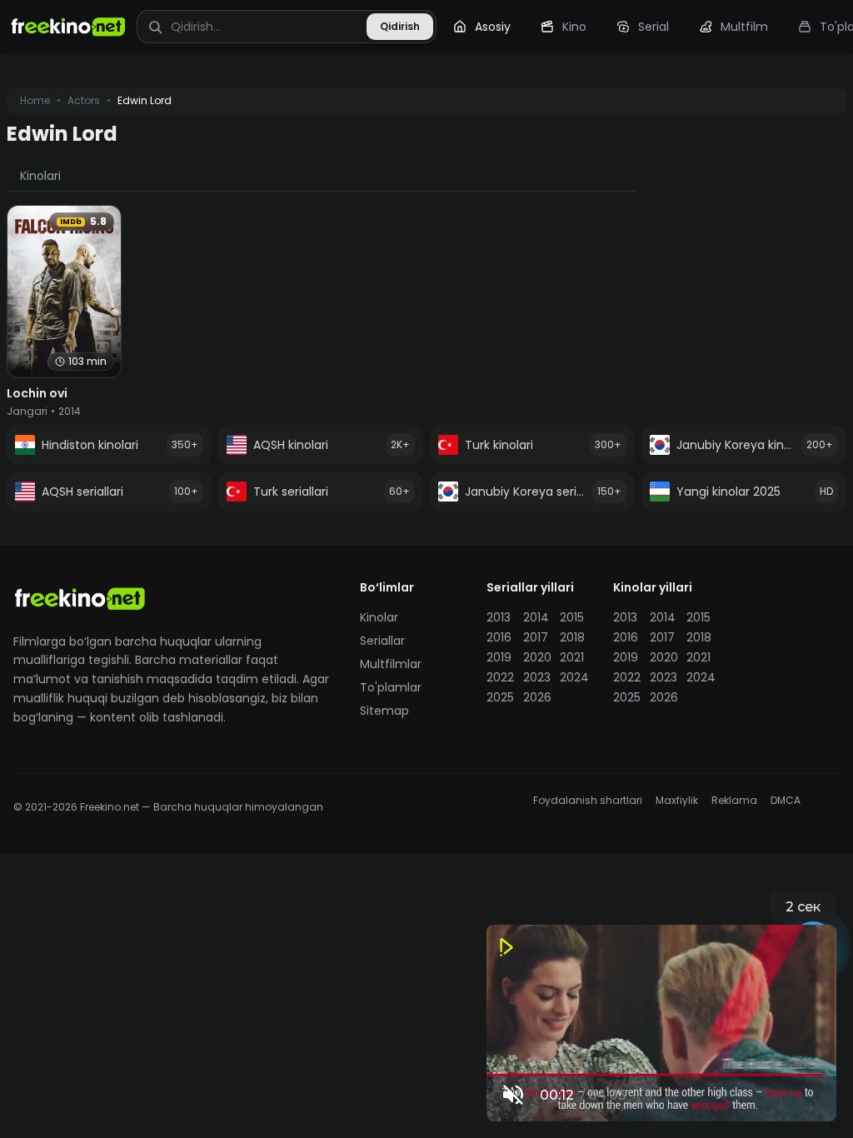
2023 (536, 677)
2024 (573, 677)
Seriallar (382, 640)
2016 (498, 637)
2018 (572, 637)
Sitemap (384, 710)
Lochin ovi (37, 393)
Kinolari (40, 175)
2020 (536, 657)
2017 (535, 637)
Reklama (734, 800)
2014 (536, 617)
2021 (572, 657)
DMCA (786, 800)
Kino (574, 26)
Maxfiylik (677, 800)
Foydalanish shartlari (587, 800)
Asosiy (493, 26)
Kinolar (379, 617)
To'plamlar (391, 687)
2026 (536, 697)
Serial (653, 26)
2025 (499, 697)
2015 (572, 617)
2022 (499, 677)
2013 (498, 617)
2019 (498, 657)
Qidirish (400, 26)
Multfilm (744, 26)
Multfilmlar (391, 664)
